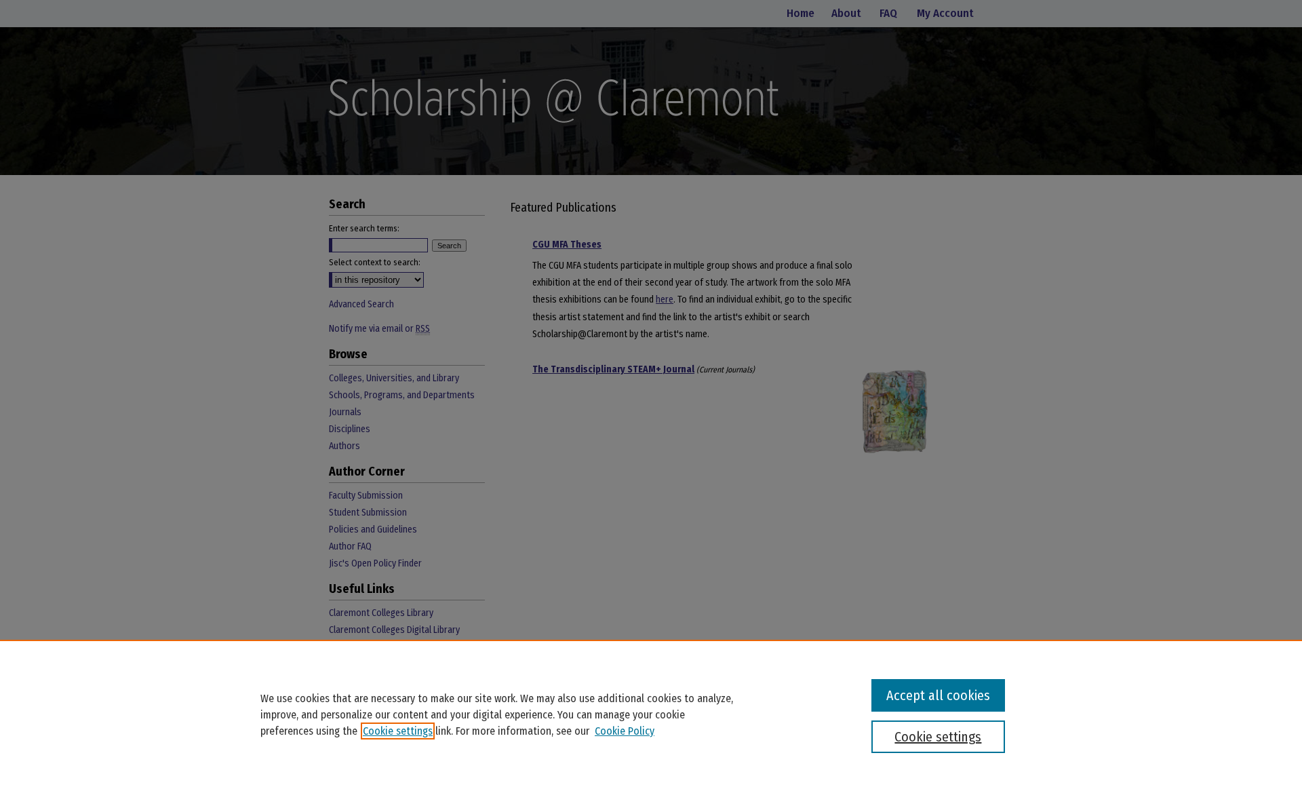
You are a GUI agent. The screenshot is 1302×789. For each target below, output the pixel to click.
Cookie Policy (624, 731)
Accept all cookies (938, 695)
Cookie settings (398, 731)
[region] (651, 714)
